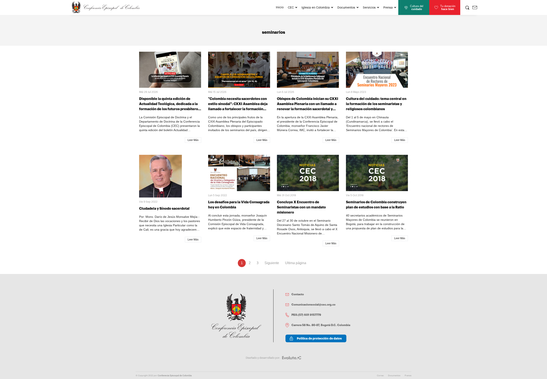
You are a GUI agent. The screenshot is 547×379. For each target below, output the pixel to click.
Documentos (346, 7)
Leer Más (193, 140)
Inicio (280, 7)
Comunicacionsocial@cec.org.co (313, 304)
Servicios (369, 7)
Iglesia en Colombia (315, 7)
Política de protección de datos (319, 338)
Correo (380, 376)
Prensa (388, 7)
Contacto (297, 294)
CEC (291, 7)
